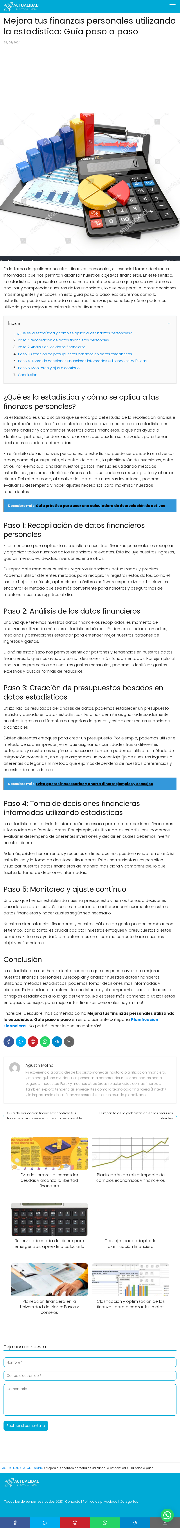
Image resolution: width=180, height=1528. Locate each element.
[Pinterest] (33, 1041)
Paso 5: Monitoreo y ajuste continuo (49, 367)
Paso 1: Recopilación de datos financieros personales (63, 340)
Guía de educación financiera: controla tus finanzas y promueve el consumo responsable (44, 1115)
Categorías (129, 1501)
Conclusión (27, 374)
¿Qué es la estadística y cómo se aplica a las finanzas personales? (74, 333)
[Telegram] (57, 1041)
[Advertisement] (90, 79)
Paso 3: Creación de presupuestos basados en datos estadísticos (75, 354)
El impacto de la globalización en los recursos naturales (136, 1115)
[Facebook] (9, 1041)
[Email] (69, 1041)
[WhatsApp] (45, 1041)
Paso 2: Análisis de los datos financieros (52, 347)
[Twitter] (21, 1041)
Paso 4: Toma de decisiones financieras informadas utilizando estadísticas (82, 360)
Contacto (72, 1501)
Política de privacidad (100, 1501)
